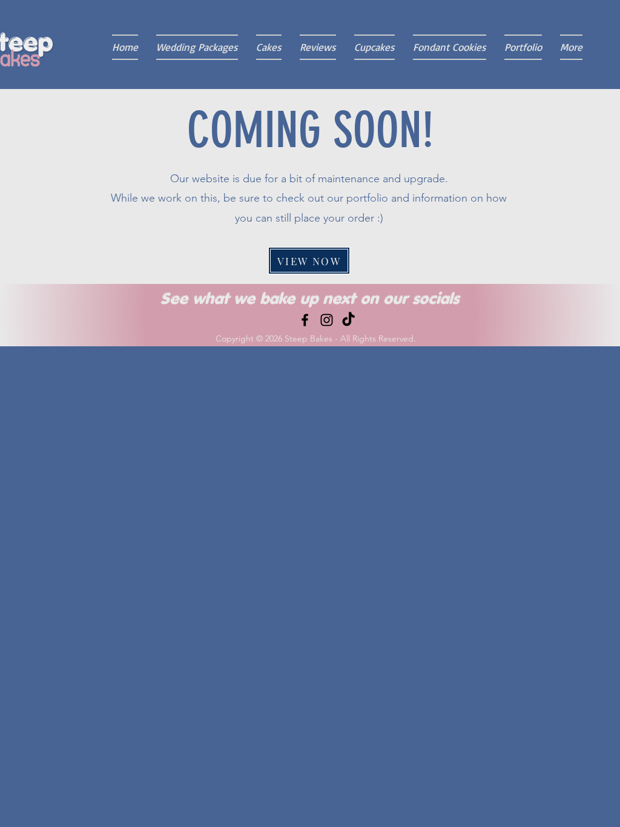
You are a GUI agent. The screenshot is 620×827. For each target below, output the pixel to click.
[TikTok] (348, 320)
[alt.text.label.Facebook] (305, 320)
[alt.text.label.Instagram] (326, 320)
